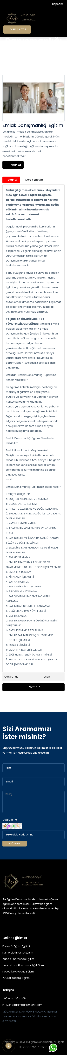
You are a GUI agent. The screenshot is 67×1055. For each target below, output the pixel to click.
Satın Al (14, 165)
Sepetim (57, 4)
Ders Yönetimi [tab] (34, 180)
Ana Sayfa (17, 59)
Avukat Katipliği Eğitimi (16, 978)
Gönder (14, 843)
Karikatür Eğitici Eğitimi (16, 946)
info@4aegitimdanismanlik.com (22, 1005)
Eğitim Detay (48, 59)
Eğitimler (31, 59)
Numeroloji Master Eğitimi (18, 952)
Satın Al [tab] (12, 180)
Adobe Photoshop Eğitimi (18, 959)
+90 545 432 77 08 (14, 998)
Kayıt (22, 29)
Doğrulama (9, 820)
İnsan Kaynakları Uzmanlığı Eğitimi (23, 965)
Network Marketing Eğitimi (18, 971)
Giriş (13, 29)
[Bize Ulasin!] (53, 1047)
